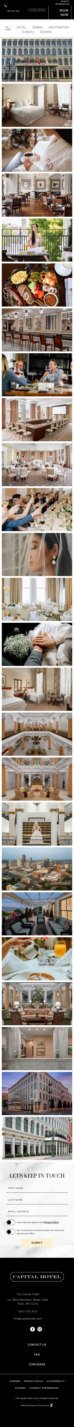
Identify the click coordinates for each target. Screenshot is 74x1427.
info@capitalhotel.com (27, 1318)
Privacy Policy (51, 1222)
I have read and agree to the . (38, 1222)
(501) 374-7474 (13, 11)
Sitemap (20, 1388)
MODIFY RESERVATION (59, 2)
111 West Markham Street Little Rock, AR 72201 (26, 1300)
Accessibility (56, 1381)
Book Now (64, 13)
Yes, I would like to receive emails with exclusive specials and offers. (40, 1232)
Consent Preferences (44, 1388)
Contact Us (37, 1344)
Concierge (37, 1364)
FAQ (37, 1354)
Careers (15, 1379)
